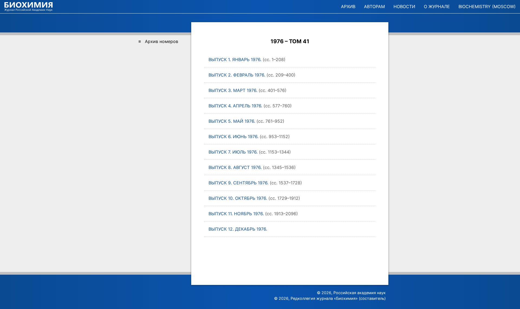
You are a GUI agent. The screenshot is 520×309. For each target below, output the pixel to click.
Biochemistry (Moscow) (487, 6)
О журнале (437, 6)
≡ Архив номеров (158, 41)
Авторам (374, 6)
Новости (404, 6)
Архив (348, 6)
